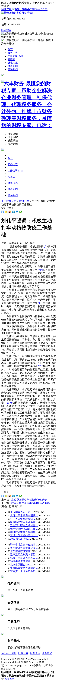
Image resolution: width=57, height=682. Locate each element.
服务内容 (13, 52)
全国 (40, 269)
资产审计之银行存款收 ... (24, 544)
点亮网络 (9, 679)
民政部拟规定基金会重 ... (24, 522)
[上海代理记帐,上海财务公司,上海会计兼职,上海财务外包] (28, 104)
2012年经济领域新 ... (21, 561)
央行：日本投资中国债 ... (24, 515)
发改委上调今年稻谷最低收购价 (29, 499)
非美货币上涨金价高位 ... (24, 571)
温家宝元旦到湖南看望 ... (24, 554)
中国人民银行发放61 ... (22, 518)
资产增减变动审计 (20, 551)
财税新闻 (13, 66)
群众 (40, 303)
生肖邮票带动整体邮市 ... (24, 568)
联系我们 (29, 12)
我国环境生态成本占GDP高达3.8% (30, 503)
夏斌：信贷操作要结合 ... (24, 535)
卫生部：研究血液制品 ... (24, 525)
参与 (9, 402)
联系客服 (6, 30)
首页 (10, 49)
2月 (45, 246)
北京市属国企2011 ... (21, 564)
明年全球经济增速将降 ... (24, 528)
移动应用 (6, 9)
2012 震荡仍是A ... (20, 538)
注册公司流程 (15, 56)
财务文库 (35, 653)
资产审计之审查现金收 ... (24, 548)
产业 (40, 366)
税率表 (11, 59)
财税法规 (13, 62)
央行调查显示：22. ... (22, 512)
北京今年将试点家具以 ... (24, 558)
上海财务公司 (8, 201)
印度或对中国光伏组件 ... (24, 532)
